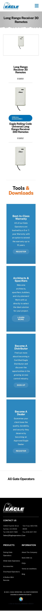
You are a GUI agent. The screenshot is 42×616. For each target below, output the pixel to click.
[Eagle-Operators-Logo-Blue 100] (11, 3)
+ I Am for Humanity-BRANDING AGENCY (20, 603)
